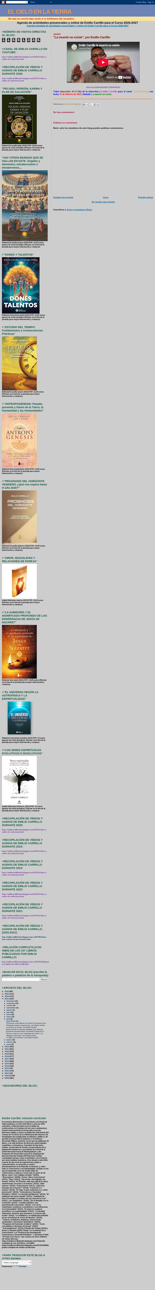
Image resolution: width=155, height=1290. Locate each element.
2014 (7, 1066)
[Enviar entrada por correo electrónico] (83, 104)
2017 (7, 1059)
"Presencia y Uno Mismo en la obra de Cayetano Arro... (26, 1023)
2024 (7, 996)
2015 (7, 1064)
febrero (10, 1042)
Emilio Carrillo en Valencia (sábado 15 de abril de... (25, 1029)
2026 (7, 991)
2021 (7, 1049)
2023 (7, 999)
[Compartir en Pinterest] (97, 104)
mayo (9, 1017)
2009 (7, 1078)
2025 (7, 994)
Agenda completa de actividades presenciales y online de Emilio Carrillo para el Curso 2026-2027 (78, 25)
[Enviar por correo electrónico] (86, 104)
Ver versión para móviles (103, 202)
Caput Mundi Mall (12, 1021)
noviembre (11, 1003)
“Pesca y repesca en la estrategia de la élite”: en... (25, 1033)
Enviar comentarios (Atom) (79, 210)
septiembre (11, 1008)
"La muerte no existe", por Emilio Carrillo (21, 1027)
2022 (7, 1047)
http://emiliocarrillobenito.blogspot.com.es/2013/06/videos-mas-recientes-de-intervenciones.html (24, 938)
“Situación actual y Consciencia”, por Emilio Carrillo (25, 1025)
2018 (7, 1056)
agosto (10, 1010)
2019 (7, 1054)
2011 (7, 1073)
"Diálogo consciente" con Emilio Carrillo (21, 1035)
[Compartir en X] (92, 104)
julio (8, 1012)
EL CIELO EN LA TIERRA (39, 11)
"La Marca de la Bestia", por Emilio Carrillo (22, 1037)
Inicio (105, 197)
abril (8, 1019)
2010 (7, 1076)
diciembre (11, 1001)
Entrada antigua (145, 197)
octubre (10, 1005)
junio (9, 1014)
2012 (7, 1071)
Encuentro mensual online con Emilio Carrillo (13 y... (25, 1031)
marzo (9, 1040)
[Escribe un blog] (89, 104)
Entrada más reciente (63, 197)
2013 (7, 1068)
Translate (23, 1266)
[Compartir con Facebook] (94, 104)
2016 (7, 1061)
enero (9, 1044)
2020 (7, 1051)
